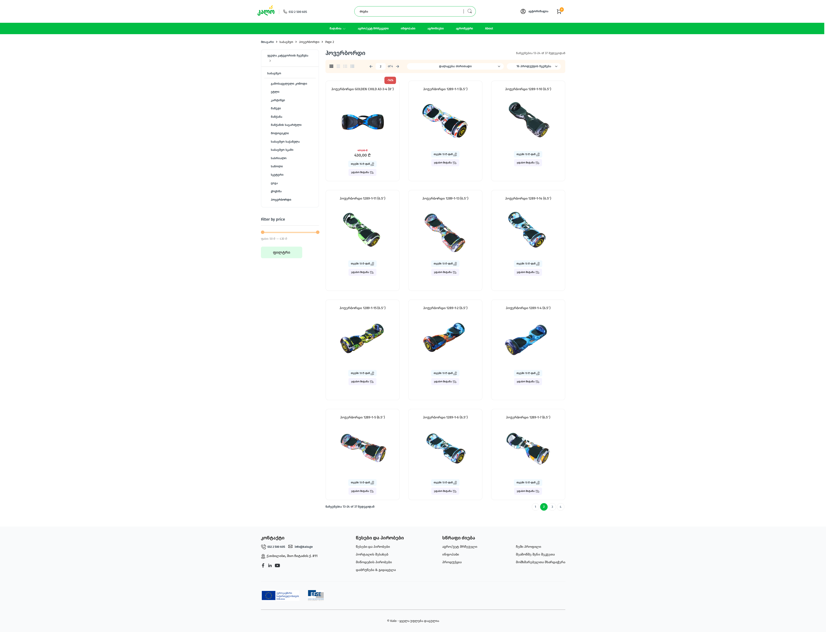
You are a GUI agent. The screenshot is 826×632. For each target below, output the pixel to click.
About (489, 28)
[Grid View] (331, 66)
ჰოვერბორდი (309, 42)
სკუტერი (277, 175)
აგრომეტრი (464, 28)
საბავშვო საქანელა (285, 141)
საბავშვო (286, 42)
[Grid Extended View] (338, 66)
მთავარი (267, 42)
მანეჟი (276, 108)
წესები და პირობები (373, 547)
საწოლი (277, 166)
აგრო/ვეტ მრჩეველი (373, 28)
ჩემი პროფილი (528, 547)
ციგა (274, 183)
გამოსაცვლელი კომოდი (289, 83)
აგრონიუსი (435, 28)
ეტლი (275, 92)
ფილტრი (281, 252)
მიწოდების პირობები (374, 562)
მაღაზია (335, 28)
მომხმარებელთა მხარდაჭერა (540, 562)
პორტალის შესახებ (372, 554)
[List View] (345, 66)
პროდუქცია (452, 562)
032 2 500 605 (298, 12)
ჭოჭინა (276, 191)
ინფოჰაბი (408, 28)
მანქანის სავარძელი (286, 125)
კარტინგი (278, 100)
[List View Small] (352, 66)
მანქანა (276, 117)
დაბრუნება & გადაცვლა (376, 570)
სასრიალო (279, 158)
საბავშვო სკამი (282, 150)
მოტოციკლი (280, 133)
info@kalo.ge (304, 547)
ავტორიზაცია (538, 11)
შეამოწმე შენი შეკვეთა (535, 554)
